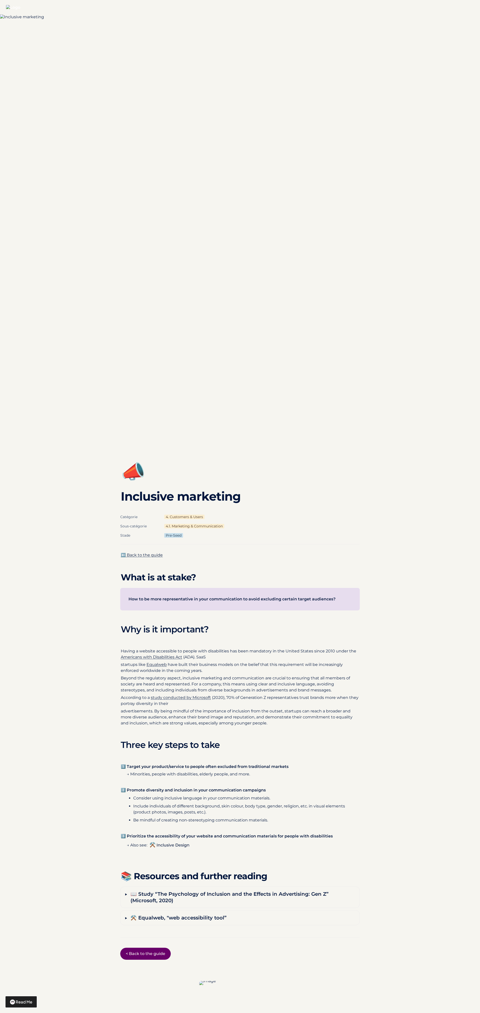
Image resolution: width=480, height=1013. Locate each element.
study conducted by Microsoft (181, 697)
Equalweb (156, 664)
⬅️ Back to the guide (142, 555)
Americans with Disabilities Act (151, 657)
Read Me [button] (24, 1001)
